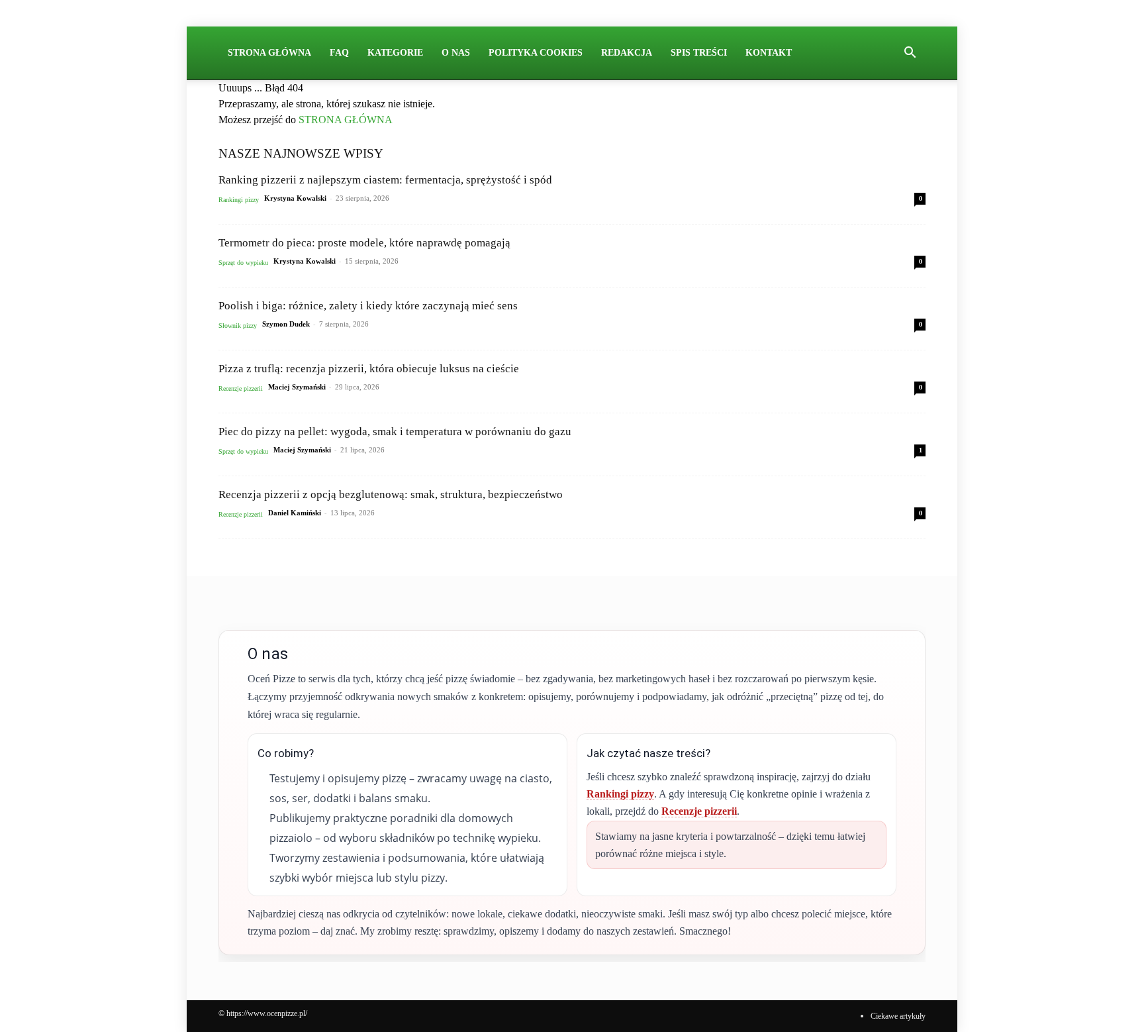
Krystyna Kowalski (295, 198)
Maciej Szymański (297, 387)
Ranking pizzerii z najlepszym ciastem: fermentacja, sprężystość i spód (385, 180)
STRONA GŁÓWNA (346, 119)
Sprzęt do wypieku (243, 262)
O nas (456, 53)
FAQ (339, 53)
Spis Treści (699, 53)
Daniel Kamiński (294, 513)
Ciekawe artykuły (898, 1016)
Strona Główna (269, 53)
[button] (910, 53)
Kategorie (395, 53)
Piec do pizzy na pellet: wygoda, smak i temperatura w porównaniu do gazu (394, 431)
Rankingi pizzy (238, 199)
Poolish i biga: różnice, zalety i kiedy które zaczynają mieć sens (368, 305)
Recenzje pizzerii (240, 388)
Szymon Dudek (286, 324)
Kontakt (768, 53)
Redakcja (626, 53)
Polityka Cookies (536, 53)
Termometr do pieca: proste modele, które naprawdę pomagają (364, 242)
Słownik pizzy (237, 325)
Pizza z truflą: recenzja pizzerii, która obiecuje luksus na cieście (368, 368)
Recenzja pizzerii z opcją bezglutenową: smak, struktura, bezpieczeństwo (390, 494)
